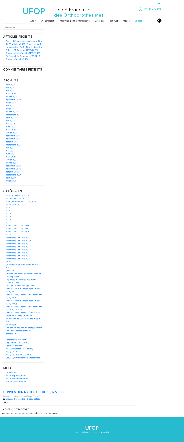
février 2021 (11, 159)
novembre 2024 (13, 99)
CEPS (8, 261)
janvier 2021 (11, 162)
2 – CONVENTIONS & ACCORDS (21, 201)
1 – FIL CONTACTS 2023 (17, 195)
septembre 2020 (14, 174)
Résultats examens (14, 345)
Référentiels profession (17, 339)
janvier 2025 (12, 96)
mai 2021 (10, 150)
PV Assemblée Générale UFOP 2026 (23, 56)
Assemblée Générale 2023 (18, 249)
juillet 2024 (11, 102)
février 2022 (12, 132)
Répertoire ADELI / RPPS (17, 342)
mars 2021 (11, 156)
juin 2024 (10, 105)
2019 (8, 207)
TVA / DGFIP (12, 351)
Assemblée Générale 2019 (18, 237)
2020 (8, 213)
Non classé (11, 324)
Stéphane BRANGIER (33, 396)
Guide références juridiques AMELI (22, 315)
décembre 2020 (13, 165)
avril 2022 (10, 126)
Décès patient (12, 276)
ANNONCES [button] (100, 21)
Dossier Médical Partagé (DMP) (21, 285)
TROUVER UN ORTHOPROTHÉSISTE (74, 21)
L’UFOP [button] (33, 21)
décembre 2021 (13, 135)
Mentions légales (82, 432)
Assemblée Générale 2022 (18, 246)
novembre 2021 (13, 138)
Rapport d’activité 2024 (17, 59)
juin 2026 (10, 87)
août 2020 (11, 177)
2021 (8, 222)
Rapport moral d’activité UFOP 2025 (23, 53)
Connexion (11, 372)
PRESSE (126, 21)
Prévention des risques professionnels (24, 327)
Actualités (105, 432)
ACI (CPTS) (11, 234)
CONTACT (114, 21)
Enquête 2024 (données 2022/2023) (23, 312)
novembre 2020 (13, 168)
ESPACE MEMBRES (152, 9)
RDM (8, 336)
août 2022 (11, 117)
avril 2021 (10, 153)
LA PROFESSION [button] (48, 21)
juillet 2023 (11, 108)
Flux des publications (16, 375)
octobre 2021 (12, 141)
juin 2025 (10, 90)
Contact (95, 432)
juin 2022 (10, 120)
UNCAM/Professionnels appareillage (23, 357)
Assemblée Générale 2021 (18, 243)
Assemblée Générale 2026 (18, 258)
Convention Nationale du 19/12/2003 (33, 392)
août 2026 (11, 84)
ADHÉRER (138, 21)
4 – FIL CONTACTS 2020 (17, 228)
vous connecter (21, 413)
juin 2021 (10, 147)
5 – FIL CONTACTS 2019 (17, 231)
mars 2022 (11, 129)
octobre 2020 (12, 171)
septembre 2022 (14, 114)
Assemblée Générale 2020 (18, 240)
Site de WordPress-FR (16, 381)
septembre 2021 (13, 144)
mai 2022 (10, 123)
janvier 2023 (12, 111)
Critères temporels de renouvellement (24, 273)
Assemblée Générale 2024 (18, 252)
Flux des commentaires (17, 378)
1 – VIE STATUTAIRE (15, 198)
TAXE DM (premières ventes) (19, 348)
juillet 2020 (11, 180)
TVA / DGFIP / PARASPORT (18, 354)
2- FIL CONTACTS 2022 (17, 204)
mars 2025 (11, 93)
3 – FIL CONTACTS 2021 (17, 225)
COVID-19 (10, 270)
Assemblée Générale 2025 (18, 255)
